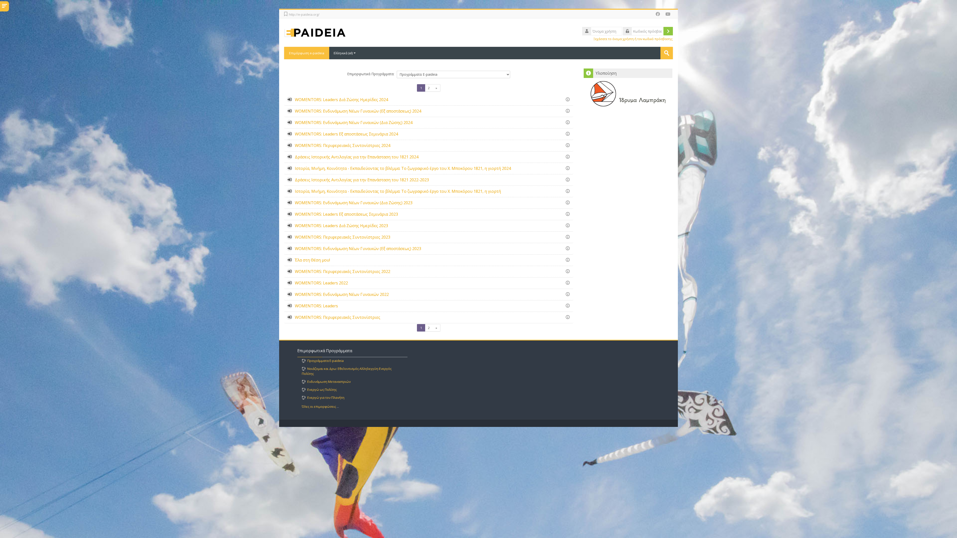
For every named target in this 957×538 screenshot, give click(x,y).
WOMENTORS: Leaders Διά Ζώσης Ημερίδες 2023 (341, 225)
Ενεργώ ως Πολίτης (322, 389)
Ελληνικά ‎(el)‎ (343, 53)
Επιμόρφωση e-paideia (306, 53)
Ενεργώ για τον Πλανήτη (325, 397)
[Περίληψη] (568, 99)
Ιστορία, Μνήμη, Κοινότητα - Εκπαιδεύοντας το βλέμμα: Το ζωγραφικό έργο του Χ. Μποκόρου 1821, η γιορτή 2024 (403, 168)
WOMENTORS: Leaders (316, 306)
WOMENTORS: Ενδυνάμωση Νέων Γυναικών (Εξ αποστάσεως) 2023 (358, 248)
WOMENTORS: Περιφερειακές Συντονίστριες (337, 317)
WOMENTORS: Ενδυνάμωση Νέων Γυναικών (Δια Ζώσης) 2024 (353, 122)
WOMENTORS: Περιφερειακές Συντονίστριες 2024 (342, 145)
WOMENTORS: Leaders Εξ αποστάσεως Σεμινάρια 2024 (346, 134)
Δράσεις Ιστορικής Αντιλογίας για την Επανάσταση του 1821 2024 (356, 157)
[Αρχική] (368, 32)
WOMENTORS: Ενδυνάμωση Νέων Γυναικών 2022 (342, 294)
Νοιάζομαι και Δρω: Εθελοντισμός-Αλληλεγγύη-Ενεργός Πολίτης (347, 371)
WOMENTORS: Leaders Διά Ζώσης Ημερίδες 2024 (341, 99)
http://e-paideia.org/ (304, 14)
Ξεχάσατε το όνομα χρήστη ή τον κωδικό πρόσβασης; (633, 39)
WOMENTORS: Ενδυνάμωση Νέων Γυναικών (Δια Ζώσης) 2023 (353, 202)
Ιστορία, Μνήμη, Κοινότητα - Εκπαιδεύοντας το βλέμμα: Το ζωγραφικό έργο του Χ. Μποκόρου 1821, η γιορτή (398, 191)
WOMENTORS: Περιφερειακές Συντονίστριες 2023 (342, 237)
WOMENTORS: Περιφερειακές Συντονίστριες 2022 (342, 271)
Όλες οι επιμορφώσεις (319, 406)
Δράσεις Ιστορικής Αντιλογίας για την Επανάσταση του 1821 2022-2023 (362, 180)
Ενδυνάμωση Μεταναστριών (329, 381)
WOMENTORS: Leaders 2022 (321, 283)
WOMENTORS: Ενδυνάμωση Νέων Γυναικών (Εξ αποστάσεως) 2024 (358, 111)
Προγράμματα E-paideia (325, 360)
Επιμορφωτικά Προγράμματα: (370, 73)
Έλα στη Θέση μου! (312, 260)
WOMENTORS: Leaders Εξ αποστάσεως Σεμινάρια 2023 (346, 214)
